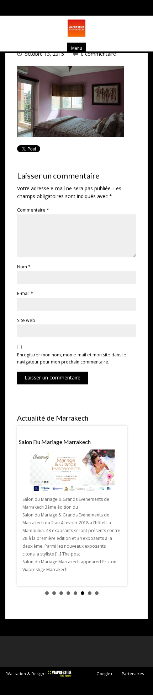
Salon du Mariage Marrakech (55, 441)
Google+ (104, 673)
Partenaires (133, 673)
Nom (24, 267)
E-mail (25, 293)
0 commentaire (98, 53)
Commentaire (33, 210)
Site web (26, 320)
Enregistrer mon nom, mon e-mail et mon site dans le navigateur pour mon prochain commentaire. (71, 358)
